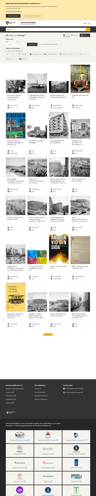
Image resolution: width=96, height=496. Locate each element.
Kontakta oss (38, 388)
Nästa (48, 334)
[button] (10, 39)
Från (7, 41)
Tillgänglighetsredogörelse (41, 395)
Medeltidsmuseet (10, 395)
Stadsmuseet (9, 392)
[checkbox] (22, 54)
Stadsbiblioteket (10, 399)
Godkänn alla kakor (13, 16)
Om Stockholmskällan (40, 392)
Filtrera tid (9, 39)
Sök (88, 29)
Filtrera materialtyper (13, 48)
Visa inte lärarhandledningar (15, 51)
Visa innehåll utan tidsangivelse (49, 44)
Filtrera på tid (32, 44)
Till (17, 41)
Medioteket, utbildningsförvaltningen (15, 388)
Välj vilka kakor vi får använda (32, 16)
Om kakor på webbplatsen (41, 399)
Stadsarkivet (9, 403)
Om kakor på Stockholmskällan (13, 11)
